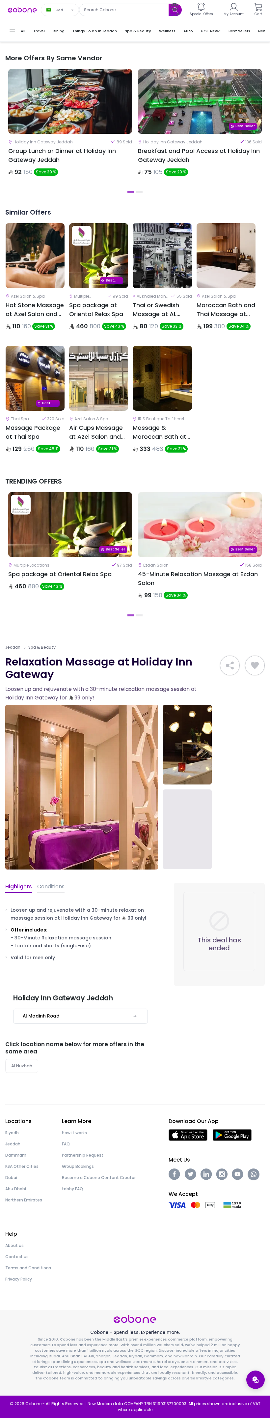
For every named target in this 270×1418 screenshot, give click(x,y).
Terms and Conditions (28, 1268)
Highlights (18, 886)
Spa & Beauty (42, 647)
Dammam (15, 1155)
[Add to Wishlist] (255, 665)
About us (14, 1245)
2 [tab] (139, 192)
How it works (74, 1133)
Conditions (51, 886)
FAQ (66, 1144)
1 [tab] (130, 192)
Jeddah (12, 647)
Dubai (11, 1177)
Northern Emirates (23, 1200)
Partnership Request (82, 1155)
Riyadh (12, 1133)
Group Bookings (78, 1166)
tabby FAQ (72, 1189)
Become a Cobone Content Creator (99, 1177)
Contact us (17, 1256)
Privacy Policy (18, 1279)
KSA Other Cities (22, 1166)
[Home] (22, 9)
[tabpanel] (70, 128)
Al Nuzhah (21, 1066)
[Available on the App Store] (188, 1134)
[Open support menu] (255, 1380)
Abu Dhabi (15, 1189)
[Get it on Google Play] (232, 1134)
